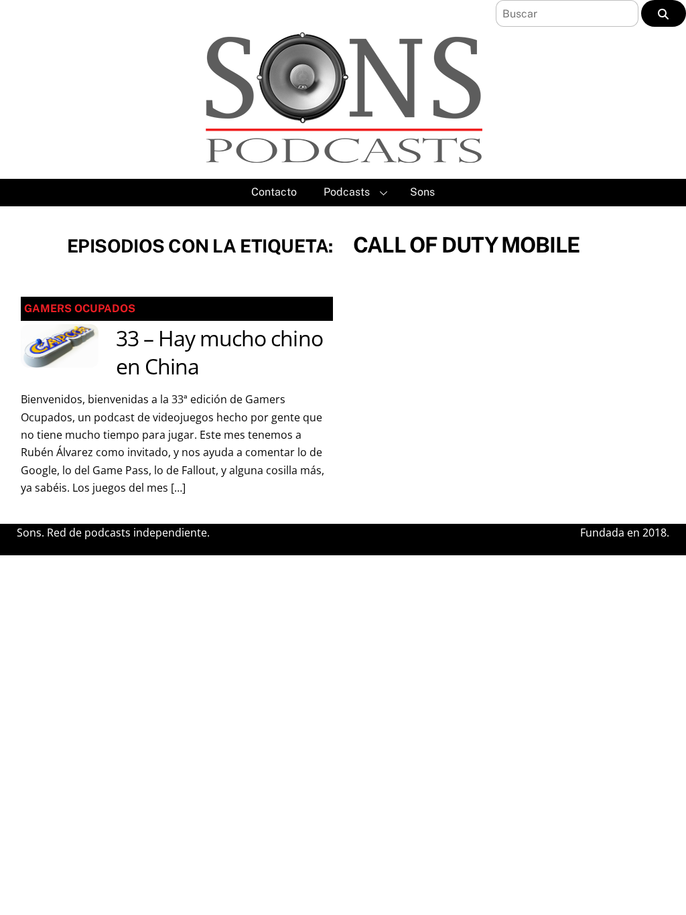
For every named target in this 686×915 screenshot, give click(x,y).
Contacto (274, 192)
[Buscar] (663, 13)
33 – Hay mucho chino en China (219, 352)
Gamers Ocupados (79, 308)
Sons (422, 192)
